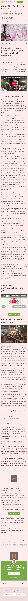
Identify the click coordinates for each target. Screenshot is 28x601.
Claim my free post (14, 574)
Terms (20, 590)
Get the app (20, 594)
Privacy (16, 590)
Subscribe (20, 2)
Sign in (25, 2)
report (14, 160)
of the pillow (14, 66)
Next (23, 583)
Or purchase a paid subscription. (14, 577)
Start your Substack (10, 594)
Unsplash (9, 346)
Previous (5, 583)
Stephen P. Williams (8, 17)
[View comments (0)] (7, 21)
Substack (7, 598)
